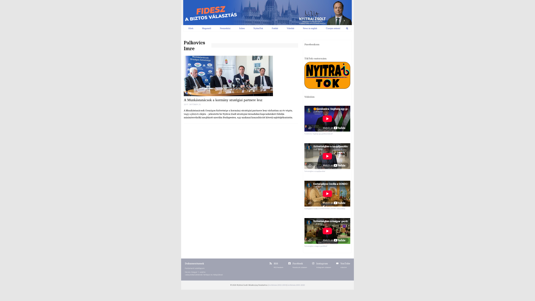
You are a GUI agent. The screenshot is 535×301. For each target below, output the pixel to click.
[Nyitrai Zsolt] (267, 12)
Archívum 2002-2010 (278, 285)
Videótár (290, 28)
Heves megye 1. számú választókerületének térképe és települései (204, 273)
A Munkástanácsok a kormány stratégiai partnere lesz (223, 100)
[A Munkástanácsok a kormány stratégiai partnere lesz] (241, 76)
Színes (242, 28)
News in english (310, 28)
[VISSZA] (347, 28)
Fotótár (275, 28)
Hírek (190, 28)
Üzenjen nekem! (333, 28)
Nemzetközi (225, 28)
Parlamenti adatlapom (195, 268)
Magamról (206, 28)
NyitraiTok (258, 28)
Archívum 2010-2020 (296, 285)
